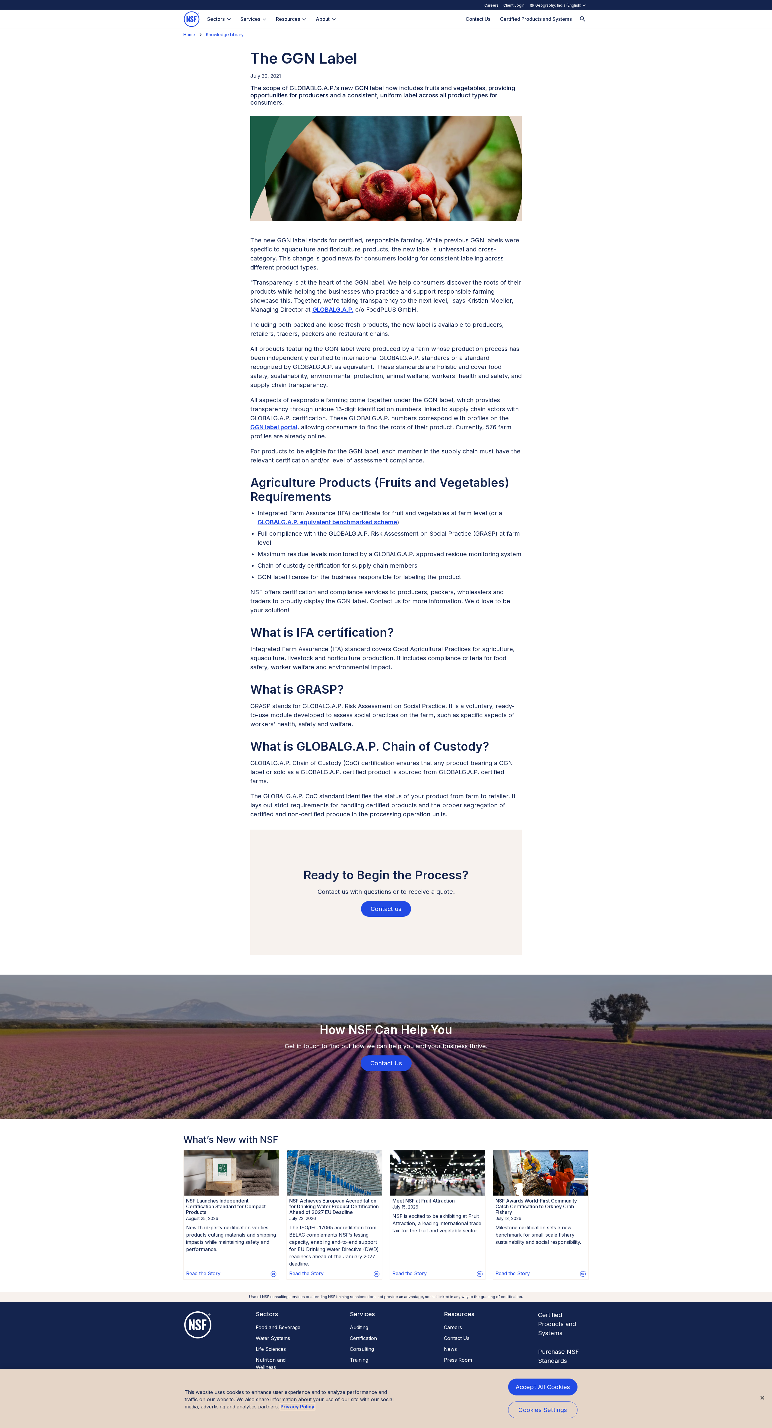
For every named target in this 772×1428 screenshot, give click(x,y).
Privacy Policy (297, 1407)
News (450, 1349)
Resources (288, 19)
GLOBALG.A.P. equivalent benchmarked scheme (327, 522)
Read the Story (203, 1273)
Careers (491, 5)
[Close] (762, 1397)
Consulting (362, 1349)
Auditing (359, 1327)
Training (359, 1360)
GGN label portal (273, 427)
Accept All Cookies (543, 1387)
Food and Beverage (278, 1327)
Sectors (216, 19)
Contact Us (457, 1338)
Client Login (513, 5)
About (323, 19)
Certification (363, 1338)
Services (250, 19)
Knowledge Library (225, 34)
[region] (386, 1398)
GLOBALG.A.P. (332, 309)
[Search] (583, 19)
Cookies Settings (542, 1410)
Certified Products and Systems (557, 1324)
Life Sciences (271, 1349)
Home (189, 34)
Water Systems (273, 1338)
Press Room (458, 1360)
